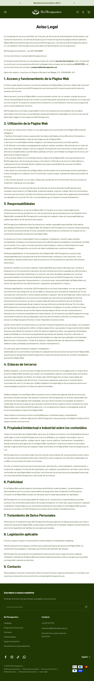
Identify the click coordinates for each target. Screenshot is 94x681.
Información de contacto (27, 672)
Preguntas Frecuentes (13, 627)
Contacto (8, 632)
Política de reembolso (12, 669)
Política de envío (10, 672)
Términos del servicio (49, 669)
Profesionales (10, 637)
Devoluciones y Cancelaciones (17, 646)
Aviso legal (43, 672)
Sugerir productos (12, 641)
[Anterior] (19, 3)
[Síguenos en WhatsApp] (24, 657)
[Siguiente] (74, 3)
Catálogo (8, 623)
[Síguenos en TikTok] (18, 657)
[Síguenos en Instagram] (11, 657)
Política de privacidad (30, 669)
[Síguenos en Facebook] (5, 657)
